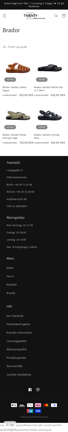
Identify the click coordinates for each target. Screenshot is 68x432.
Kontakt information (19, 332)
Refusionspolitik (17, 349)
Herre (10, 276)
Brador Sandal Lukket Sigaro (14, 89)
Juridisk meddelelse (19, 374)
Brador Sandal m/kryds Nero (47, 136)
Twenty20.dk (30, 417)
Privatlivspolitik (16, 358)
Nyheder (12, 284)
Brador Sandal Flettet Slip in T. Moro (48, 89)
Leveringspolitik (16, 341)
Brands (11, 293)
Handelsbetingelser (18, 324)
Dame (10, 268)
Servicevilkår (15, 366)
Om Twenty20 (15, 316)
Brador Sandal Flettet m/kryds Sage (14, 136)
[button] (4, 16)
